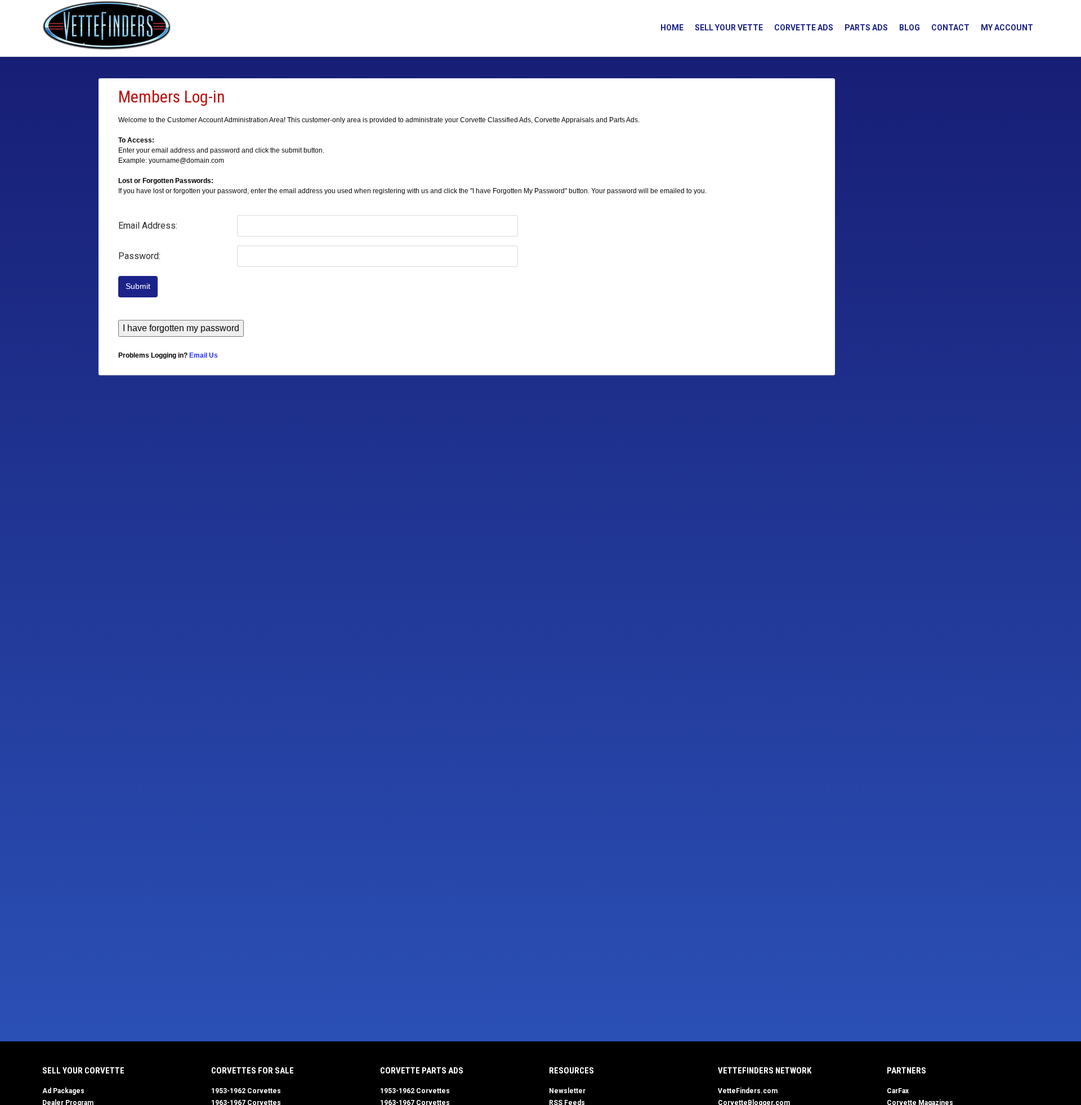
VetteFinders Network (764, 1071)
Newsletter (567, 1091)
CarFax (898, 1091)
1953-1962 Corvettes (246, 1091)
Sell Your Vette (729, 27)
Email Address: (147, 225)
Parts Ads (866, 27)
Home (672, 27)
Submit (138, 286)
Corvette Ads (803, 27)
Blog (909, 27)
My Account (1007, 27)
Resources (571, 1071)
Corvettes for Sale (252, 1071)
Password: (139, 256)
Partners (906, 1071)
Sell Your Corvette (83, 1071)
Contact (950, 27)
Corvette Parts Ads (421, 1071)
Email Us (203, 355)
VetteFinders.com (748, 1091)
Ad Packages (63, 1091)
